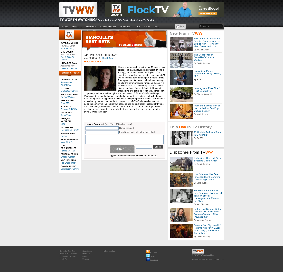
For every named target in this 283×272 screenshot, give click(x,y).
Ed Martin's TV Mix (69, 109)
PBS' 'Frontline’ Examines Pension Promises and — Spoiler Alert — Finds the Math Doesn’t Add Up (207, 42)
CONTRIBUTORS (108, 27)
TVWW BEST (126, 27)
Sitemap (85, 259)
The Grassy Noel (68, 163)
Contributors (87, 251)
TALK (138, 27)
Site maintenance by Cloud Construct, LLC (208, 259)
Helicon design (109, 251)
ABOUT (157, 27)
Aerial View (66, 115)
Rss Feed (154, 252)
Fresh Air (63, 259)
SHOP (147, 27)
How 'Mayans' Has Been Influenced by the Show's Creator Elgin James (207, 177)
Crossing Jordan (68, 157)
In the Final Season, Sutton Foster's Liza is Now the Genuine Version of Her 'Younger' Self (208, 213)
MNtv (63, 124)
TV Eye (64, 136)
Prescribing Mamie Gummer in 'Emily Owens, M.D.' (207, 73)
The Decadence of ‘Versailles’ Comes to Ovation (204, 57)
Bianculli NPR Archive (68, 254)
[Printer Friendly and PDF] (180, 28)
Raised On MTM (68, 151)
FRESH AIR (91, 27)
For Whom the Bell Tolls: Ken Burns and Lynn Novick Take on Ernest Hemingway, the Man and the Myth (208, 195)
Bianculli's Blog (67, 48)
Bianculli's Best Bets (67, 251)
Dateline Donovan (69, 68)
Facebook (154, 260)
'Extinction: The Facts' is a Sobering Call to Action (207, 159)
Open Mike (65, 103)
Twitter (152, 256)
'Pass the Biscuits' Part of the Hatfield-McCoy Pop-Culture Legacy (207, 108)
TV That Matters (68, 97)
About (84, 256)
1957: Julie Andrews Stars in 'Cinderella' (207, 133)
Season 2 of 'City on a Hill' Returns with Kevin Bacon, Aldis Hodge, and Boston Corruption (207, 229)
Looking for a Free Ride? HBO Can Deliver (207, 89)
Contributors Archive (70, 169)
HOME (65, 27)
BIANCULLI (77, 27)
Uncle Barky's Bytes (69, 91)
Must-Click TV (67, 142)
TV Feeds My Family (70, 130)
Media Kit (86, 254)
